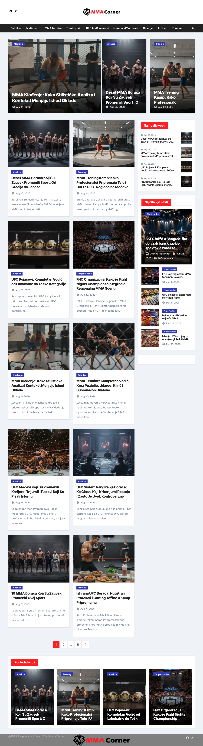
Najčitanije (153, 214)
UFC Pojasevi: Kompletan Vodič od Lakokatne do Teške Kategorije (157, 170)
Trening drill (74, 28)
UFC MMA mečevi (97, 28)
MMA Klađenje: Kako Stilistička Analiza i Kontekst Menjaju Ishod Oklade (37, 385)
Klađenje (18, 43)
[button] (97, 75)
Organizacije (85, 273)
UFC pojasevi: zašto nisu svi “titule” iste (176, 296)
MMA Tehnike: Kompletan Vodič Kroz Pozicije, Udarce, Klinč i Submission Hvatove (102, 385)
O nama (177, 28)
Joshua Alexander (160, 253)
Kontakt (162, 28)
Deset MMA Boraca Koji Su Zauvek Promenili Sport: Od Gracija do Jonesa (33, 182)
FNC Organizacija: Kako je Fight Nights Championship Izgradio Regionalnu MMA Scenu (101, 283)
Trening (160, 43)
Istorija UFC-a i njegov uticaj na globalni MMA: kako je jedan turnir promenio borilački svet (176, 341)
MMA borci (33, 28)
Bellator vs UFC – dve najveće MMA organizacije (174, 318)
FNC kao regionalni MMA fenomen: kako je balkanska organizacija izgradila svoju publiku (176, 278)
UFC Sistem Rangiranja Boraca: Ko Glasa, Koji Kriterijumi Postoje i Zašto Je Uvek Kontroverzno (103, 491)
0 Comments (165, 258)
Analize (17, 587)
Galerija (148, 28)
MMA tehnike (53, 28)
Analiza (111, 43)
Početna (16, 28)
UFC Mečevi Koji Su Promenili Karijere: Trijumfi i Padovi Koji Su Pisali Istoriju (37, 491)
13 (78, 644)
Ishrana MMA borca (125, 28)
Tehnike (82, 375)
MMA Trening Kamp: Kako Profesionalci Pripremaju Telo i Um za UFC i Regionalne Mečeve (102, 182)
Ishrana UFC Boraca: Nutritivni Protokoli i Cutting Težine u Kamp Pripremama (103, 597)
